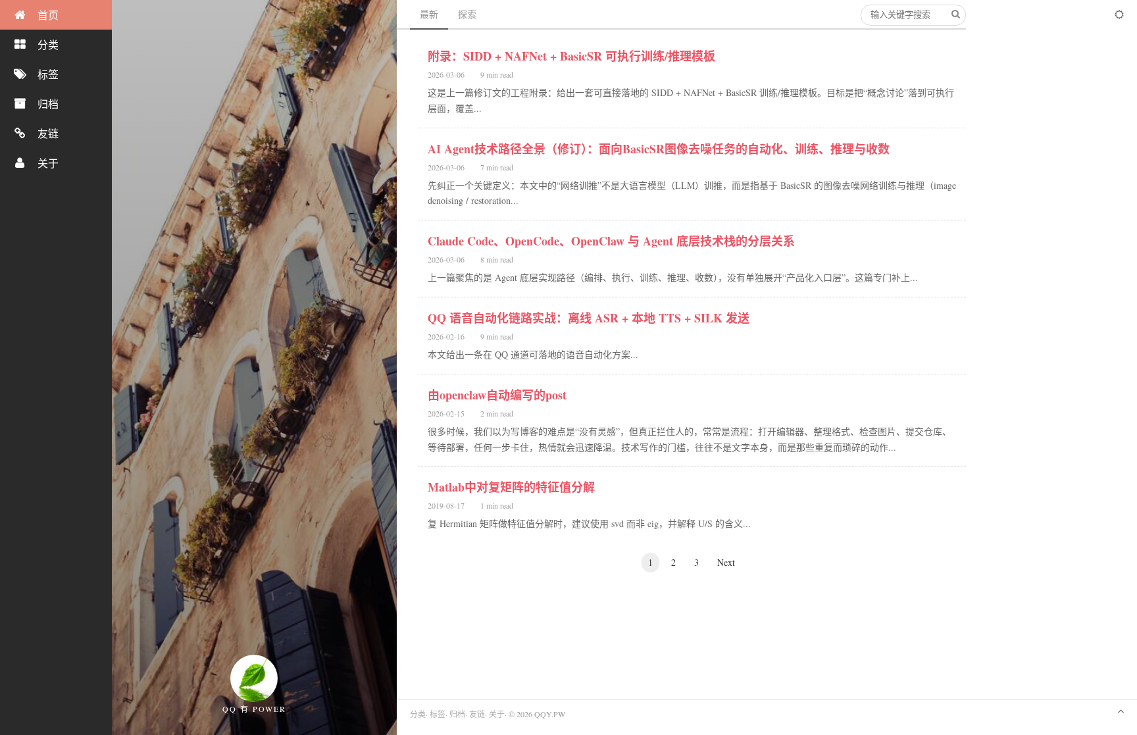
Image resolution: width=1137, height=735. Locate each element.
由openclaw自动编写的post (497, 394)
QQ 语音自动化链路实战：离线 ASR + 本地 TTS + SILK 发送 (588, 317)
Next (726, 562)
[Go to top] (1120, 710)
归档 (457, 714)
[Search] (955, 14)
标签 (437, 714)
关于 (497, 714)
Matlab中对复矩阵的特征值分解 (511, 486)
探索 (467, 14)
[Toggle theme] (1119, 14)
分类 (418, 714)
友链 (477, 714)
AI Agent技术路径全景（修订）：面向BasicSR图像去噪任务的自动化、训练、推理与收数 (659, 148)
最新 (429, 14)
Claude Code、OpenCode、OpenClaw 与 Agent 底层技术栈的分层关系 (611, 240)
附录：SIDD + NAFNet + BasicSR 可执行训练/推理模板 (571, 55)
